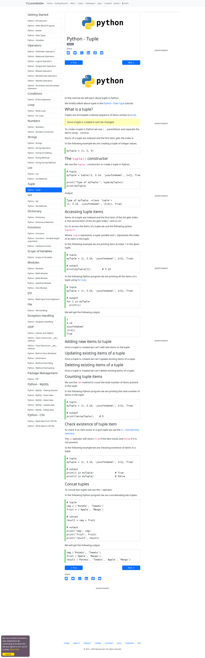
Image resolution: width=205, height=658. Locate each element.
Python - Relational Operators (41, 56)
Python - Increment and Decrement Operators (43, 87)
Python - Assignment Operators (42, 66)
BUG (119, 643)
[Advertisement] (44, 449)
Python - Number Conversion (41, 132)
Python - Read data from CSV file (42, 421)
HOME (67, 643)
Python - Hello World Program (41, 25)
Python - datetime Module (39, 283)
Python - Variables (36, 40)
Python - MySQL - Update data (41, 405)
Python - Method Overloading (41, 368)
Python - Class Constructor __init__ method (43, 339)
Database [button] (90, 3)
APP (139, 643)
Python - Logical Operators (40, 61)
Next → (131, 62)
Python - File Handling (37, 310)
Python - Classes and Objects (41, 333)
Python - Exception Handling (40, 321)
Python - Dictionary (36, 217)
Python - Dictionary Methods (40, 222)
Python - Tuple (34, 190)
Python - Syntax (35, 30)
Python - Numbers (36, 127)
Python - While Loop (37, 111)
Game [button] (116, 3)
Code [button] (80, 3)
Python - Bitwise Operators (40, 71)
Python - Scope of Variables (40, 257)
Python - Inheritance (37, 358)
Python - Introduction (37, 20)
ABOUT (76, 643)
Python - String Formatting (40, 153)
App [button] (99, 3)
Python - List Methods (37, 178)
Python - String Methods (39, 157)
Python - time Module (37, 288)
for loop (82, 280)
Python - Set (33, 201)
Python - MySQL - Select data (40, 400)
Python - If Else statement (39, 99)
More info (14, 649)
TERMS (98, 643)
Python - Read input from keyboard (43, 299)
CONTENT (129, 643)
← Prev (74, 62)
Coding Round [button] (60, 3)
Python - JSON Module (37, 278)
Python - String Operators (39, 148)
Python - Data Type (114, 103)
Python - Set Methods (37, 206)
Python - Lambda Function (39, 246)
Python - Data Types (37, 35)
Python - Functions (36, 233)
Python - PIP (33, 379)
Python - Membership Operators (42, 76)
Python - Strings (35, 143)
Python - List (33, 174)
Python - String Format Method (42, 162)
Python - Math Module (38, 273)
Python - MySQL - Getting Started (42, 390)
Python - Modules (35, 268)
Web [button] (72, 3)
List (134, 115)
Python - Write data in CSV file (41, 426)
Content (108, 3)
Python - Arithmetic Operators (41, 51)
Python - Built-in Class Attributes (42, 353)
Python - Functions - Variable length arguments (44, 239)
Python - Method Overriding (40, 363)
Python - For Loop (36, 115)
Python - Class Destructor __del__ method (42, 347)
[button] (125, 3)
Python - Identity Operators (40, 80)
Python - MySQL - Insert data (40, 395)
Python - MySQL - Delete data (41, 410)
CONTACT (109, 643)
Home (49, 3)
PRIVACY (87, 643)
